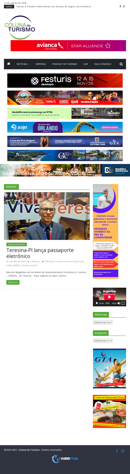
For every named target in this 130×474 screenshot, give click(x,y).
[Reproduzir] (97, 303)
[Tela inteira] (123, 303)
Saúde (9, 265)
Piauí (81, 261)
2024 (47, 261)
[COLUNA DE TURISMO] (8, 64)
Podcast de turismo (64, 63)
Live (85, 63)
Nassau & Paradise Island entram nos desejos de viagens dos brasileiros (53, 6)
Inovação (74, 261)
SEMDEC (16, 265)
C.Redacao (35, 261)
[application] (109, 297)
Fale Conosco (102, 63)
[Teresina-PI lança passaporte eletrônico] (47, 194)
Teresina (25, 265)
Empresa (41, 63)
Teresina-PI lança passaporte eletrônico (40, 253)
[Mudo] (118, 303)
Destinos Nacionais (16, 244)
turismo (34, 265)
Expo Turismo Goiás (59, 261)
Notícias (22, 63)
